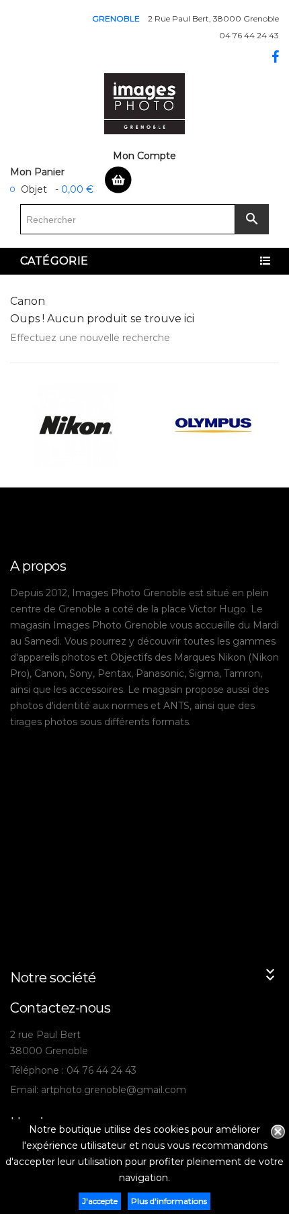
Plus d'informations (169, 1201)
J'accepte (100, 1201)
